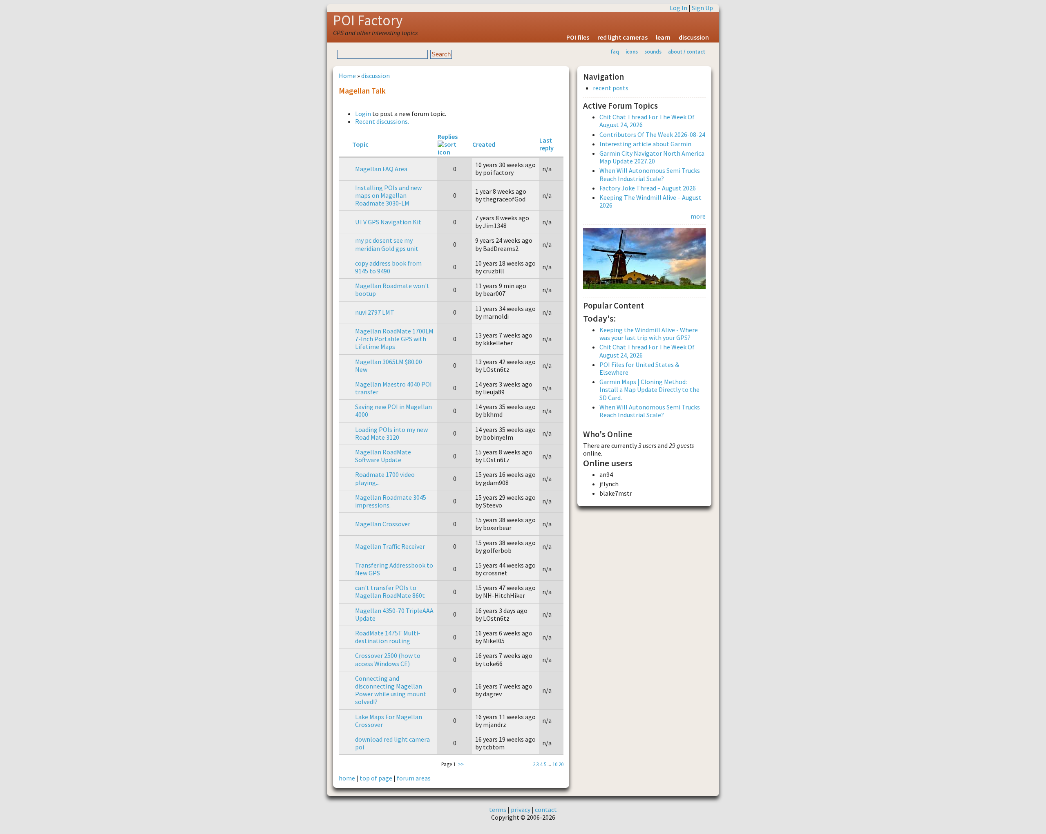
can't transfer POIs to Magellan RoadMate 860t (390, 591)
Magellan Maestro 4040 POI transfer (393, 388)
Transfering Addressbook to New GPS (394, 569)
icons (632, 51)
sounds (653, 51)
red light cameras (622, 37)
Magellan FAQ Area (381, 169)
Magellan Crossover (382, 524)
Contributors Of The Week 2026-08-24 (652, 134)
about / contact (686, 51)
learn (663, 37)
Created (483, 144)
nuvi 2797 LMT (374, 312)
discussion (694, 37)
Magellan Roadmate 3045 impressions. (390, 501)
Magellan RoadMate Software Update (383, 456)
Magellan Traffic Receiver (390, 546)
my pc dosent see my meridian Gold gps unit (386, 244)
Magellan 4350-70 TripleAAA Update (394, 614)
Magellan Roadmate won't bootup (392, 289)
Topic (360, 144)
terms (497, 809)
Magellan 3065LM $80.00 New (388, 365)
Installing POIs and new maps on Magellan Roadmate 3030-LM (388, 195)
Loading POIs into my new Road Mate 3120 (391, 433)
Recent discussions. (382, 121)
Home (347, 76)
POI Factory (367, 20)
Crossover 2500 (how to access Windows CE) (387, 659)
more (698, 216)
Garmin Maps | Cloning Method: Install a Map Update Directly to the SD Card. (649, 389)
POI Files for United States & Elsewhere (639, 368)
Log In (678, 8)
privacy (520, 809)
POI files (577, 37)
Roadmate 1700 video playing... (385, 478)
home (347, 778)
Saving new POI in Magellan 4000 (393, 410)
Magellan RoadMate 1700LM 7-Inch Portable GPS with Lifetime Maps (394, 339)
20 (561, 764)
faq (614, 51)
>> (461, 764)
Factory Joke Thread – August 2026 (647, 188)
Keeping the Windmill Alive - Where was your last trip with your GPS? (648, 334)
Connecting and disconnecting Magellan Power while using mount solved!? (390, 690)
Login (363, 114)
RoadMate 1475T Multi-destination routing (387, 637)
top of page (376, 778)
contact (546, 809)
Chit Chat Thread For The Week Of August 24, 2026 (647, 121)
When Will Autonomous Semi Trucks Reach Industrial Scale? (649, 174)
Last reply (546, 144)
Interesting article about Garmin (645, 144)
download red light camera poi (392, 743)
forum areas (414, 778)
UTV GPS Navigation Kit (388, 222)
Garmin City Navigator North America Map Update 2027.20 (651, 157)
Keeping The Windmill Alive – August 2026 (650, 201)
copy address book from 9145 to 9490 (388, 267)
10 (554, 764)
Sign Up (702, 8)
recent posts (610, 88)
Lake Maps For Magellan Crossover (388, 721)
